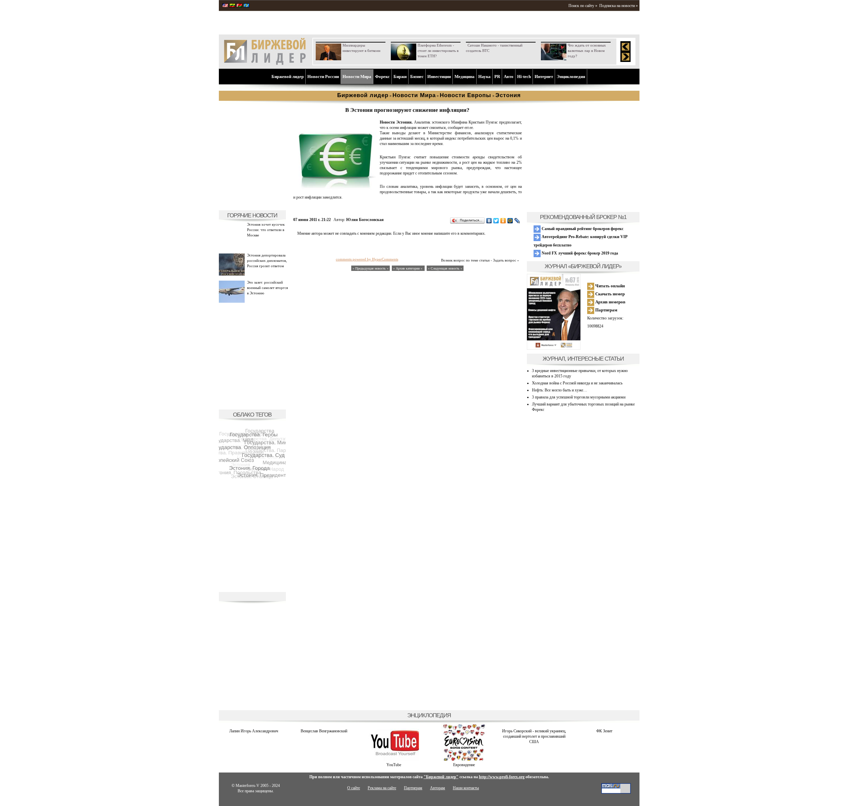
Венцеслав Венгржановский (324, 731)
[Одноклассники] (503, 220)
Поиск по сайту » (582, 5)
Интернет (544, 76)
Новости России (323, 76)
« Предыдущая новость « (370, 268)
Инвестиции (439, 76)
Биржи (400, 76)
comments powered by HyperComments (367, 259)
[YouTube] (394, 759)
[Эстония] (335, 189)
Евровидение (464, 764)
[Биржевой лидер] (265, 63)
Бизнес (417, 76)
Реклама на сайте (382, 788)
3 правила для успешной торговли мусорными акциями (578, 397)
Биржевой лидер (287, 76)
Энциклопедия (571, 76)
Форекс (382, 76)
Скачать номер (609, 293)
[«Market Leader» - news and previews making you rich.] (225, 6)
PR (497, 76)
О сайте (353, 788)
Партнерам (605, 309)
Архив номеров (609, 301)
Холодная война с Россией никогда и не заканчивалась (577, 383)
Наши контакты (466, 788)
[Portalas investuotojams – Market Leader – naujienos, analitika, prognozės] (232, 6)
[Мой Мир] (510, 220)
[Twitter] (496, 220)
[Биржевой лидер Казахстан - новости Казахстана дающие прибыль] (246, 6)
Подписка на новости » (618, 5)
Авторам (437, 788)
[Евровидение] (464, 759)
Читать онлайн (609, 285)
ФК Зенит (604, 731)
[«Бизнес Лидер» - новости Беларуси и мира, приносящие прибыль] (239, 6)
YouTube (393, 764)
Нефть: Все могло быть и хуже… (559, 390)
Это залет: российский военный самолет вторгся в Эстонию (267, 287)
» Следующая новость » (445, 268)
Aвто (508, 76)
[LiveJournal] (517, 220)
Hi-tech (524, 76)
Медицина (464, 76)
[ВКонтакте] (489, 220)
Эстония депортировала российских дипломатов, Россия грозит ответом (267, 260)
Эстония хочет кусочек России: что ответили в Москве (266, 229)
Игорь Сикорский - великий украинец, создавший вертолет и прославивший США (534, 736)
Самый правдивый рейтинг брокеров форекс (582, 228)
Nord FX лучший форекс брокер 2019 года (579, 253)
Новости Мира (357, 76)
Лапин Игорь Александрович (253, 731)
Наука (484, 76)
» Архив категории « (408, 268)
